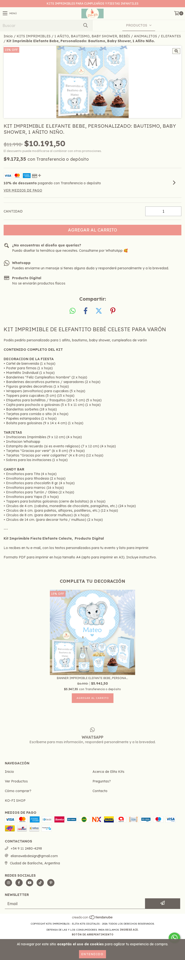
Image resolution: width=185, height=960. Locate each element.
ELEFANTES (171, 36)
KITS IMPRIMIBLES (34, 36)
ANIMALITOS (145, 36)
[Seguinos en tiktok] (40, 882)
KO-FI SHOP (15, 800)
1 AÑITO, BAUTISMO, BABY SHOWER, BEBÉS (92, 36)
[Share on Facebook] (85, 311)
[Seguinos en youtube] (29, 882)
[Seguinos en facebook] (19, 882)
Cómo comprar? (18, 791)
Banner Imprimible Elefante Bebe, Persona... (92, 678)
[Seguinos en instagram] (8, 882)
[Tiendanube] (93, 918)
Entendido (92, 954)
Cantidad (13, 211)
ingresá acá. (129, 929)
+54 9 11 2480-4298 (26, 848)
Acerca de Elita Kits (108, 771)
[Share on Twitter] (98, 311)
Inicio (8, 36)
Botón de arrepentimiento (92, 934)
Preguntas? (101, 781)
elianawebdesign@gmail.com (34, 856)
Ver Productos (16, 781)
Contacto (99, 791)
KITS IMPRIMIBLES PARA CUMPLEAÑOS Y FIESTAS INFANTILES (93, 3)
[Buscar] (85, 25)
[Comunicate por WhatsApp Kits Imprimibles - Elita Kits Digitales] (174, 938)
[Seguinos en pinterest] (50, 882)
